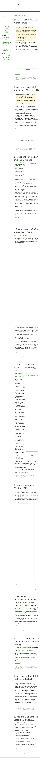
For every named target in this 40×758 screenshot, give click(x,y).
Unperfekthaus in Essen (25, 493)
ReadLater (23, 709)
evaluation (23, 221)
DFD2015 (21, 630)
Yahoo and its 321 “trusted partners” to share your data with (7, 46)
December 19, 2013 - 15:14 (20, 708)
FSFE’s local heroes (24, 200)
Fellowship (30, 589)
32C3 (16, 476)
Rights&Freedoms (23, 79)
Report (30, 709)
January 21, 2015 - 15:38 (19, 666)
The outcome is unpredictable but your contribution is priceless (25, 599)
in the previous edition (31, 495)
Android (17, 753)
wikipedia (27, 50)
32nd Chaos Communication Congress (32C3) (20, 376)
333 (20, 10)
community (34, 78)
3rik (25, 77)
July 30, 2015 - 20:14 (19, 588)
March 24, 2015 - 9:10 (19, 629)
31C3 (16, 667)
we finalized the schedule (22, 239)
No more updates (5, 37)
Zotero (33, 709)
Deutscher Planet (31, 708)
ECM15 (27, 589)
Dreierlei (20, 4)
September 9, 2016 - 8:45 (20, 220)
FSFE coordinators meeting (28, 149)
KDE (34, 343)
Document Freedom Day (24, 605)
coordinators (22, 589)
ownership (26, 631)
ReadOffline (27, 709)
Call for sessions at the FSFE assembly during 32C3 (25, 367)
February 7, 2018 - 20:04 (19, 77)
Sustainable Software (7, 55)
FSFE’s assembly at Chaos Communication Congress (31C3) (26, 641)
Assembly (19, 667)
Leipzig (19, 79)
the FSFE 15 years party (22, 204)
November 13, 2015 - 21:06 (20, 475)
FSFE (33, 77)
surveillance (30, 631)
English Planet (30, 77)
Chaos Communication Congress (24, 78)
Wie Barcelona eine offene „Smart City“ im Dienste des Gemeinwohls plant (7, 39)
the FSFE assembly (25, 42)
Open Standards (21, 631)
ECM (25, 589)
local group (35, 589)
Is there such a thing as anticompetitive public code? (6, 43)
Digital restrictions (25, 630)
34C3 (16, 78)
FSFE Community (6, 59)
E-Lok (31, 683)
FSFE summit (28, 238)
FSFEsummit (27, 221)
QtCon (18, 180)
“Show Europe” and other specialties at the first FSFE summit (26, 232)
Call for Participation (21, 476)
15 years (17, 357)
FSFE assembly (23, 477)
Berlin (17, 149)
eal (24, 588)
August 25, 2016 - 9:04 (19, 356)
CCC (18, 78)
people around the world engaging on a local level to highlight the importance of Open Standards (26, 608)
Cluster (31, 78)
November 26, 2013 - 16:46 (20, 752)
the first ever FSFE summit (20, 165)
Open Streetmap (6, 57)
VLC (15, 344)
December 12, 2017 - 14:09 (20, 148)
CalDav (20, 753)
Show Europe (33, 357)
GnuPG (22, 668)
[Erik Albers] (6, 20)
